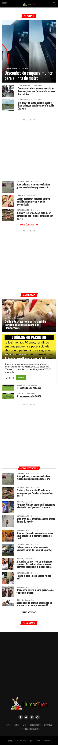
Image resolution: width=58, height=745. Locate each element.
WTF (24, 725)
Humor (16, 725)
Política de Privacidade (30, 729)
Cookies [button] (10, 377)
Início (8, 725)
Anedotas (48, 725)
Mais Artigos (29, 612)
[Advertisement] (29, 150)
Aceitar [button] (21, 378)
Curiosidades (35, 725)
